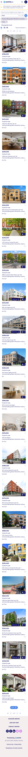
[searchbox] (13, 12)
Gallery (1, 27)
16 (24, 592)
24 (24, 397)
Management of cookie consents (14, 748)
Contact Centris (14, 726)
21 (24, 115)
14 (24, 234)
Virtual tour (14, 299)
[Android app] (20, 731)
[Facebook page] (10, 731)
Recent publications (20, 27)
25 (24, 83)
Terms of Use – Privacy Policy (14, 744)
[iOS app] (17, 731)
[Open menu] (1, 2)
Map (4, 27)
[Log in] (25, 2)
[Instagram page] (7, 731)
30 (24, 462)
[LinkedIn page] (14, 731)
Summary (7, 27)
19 (24, 364)
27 (24, 527)
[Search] (22, 2)
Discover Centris (14, 719)
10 (24, 148)
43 (24, 494)
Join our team (14, 722)
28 (24, 50)
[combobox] (14, 12)
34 (24, 331)
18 (24, 201)
